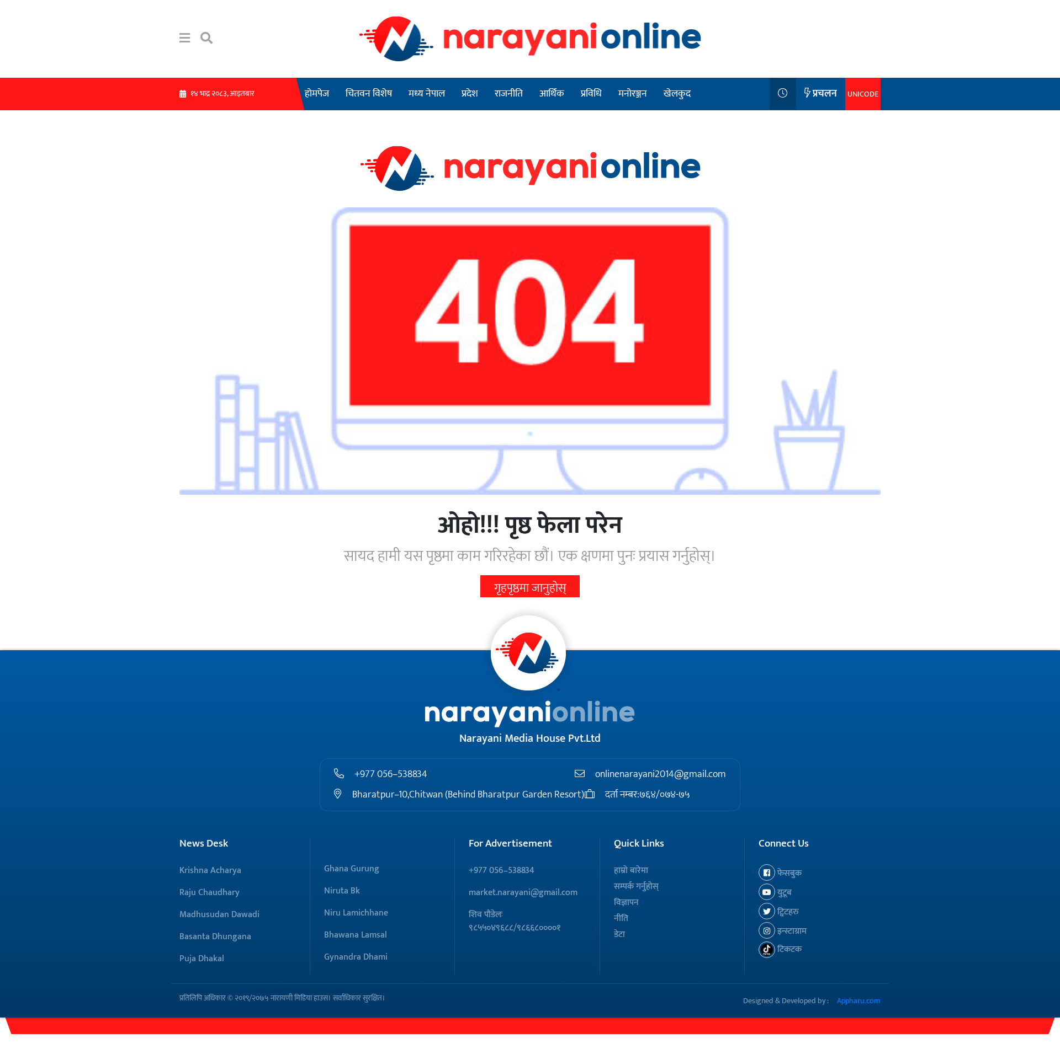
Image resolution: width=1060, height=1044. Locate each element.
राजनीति (509, 93)
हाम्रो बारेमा (631, 870)
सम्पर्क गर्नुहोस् (636, 886)
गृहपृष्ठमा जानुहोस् (530, 588)
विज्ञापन (626, 902)
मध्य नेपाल (427, 93)
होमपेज (317, 93)
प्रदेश (470, 93)
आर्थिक (551, 93)
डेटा (619, 934)
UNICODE (862, 94)
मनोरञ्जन (632, 93)
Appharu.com (859, 1000)
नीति (621, 918)
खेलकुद (677, 93)
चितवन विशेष (369, 93)
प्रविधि (591, 93)
